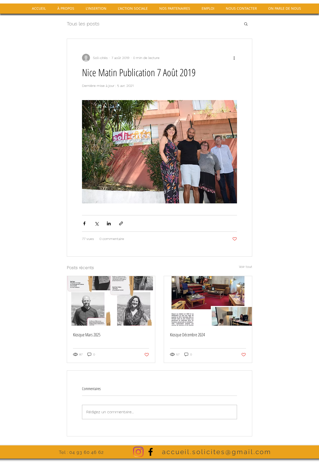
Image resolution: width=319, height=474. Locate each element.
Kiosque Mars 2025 (86, 335)
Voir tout (245, 267)
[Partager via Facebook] (84, 223)
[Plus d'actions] (234, 58)
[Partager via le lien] (121, 223)
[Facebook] (150, 452)
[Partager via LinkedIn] (108, 223)
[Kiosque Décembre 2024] (208, 301)
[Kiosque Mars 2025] (111, 301)
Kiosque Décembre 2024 (187, 335)
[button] (245, 24)
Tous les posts (83, 24)
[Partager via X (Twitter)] (96, 223)
